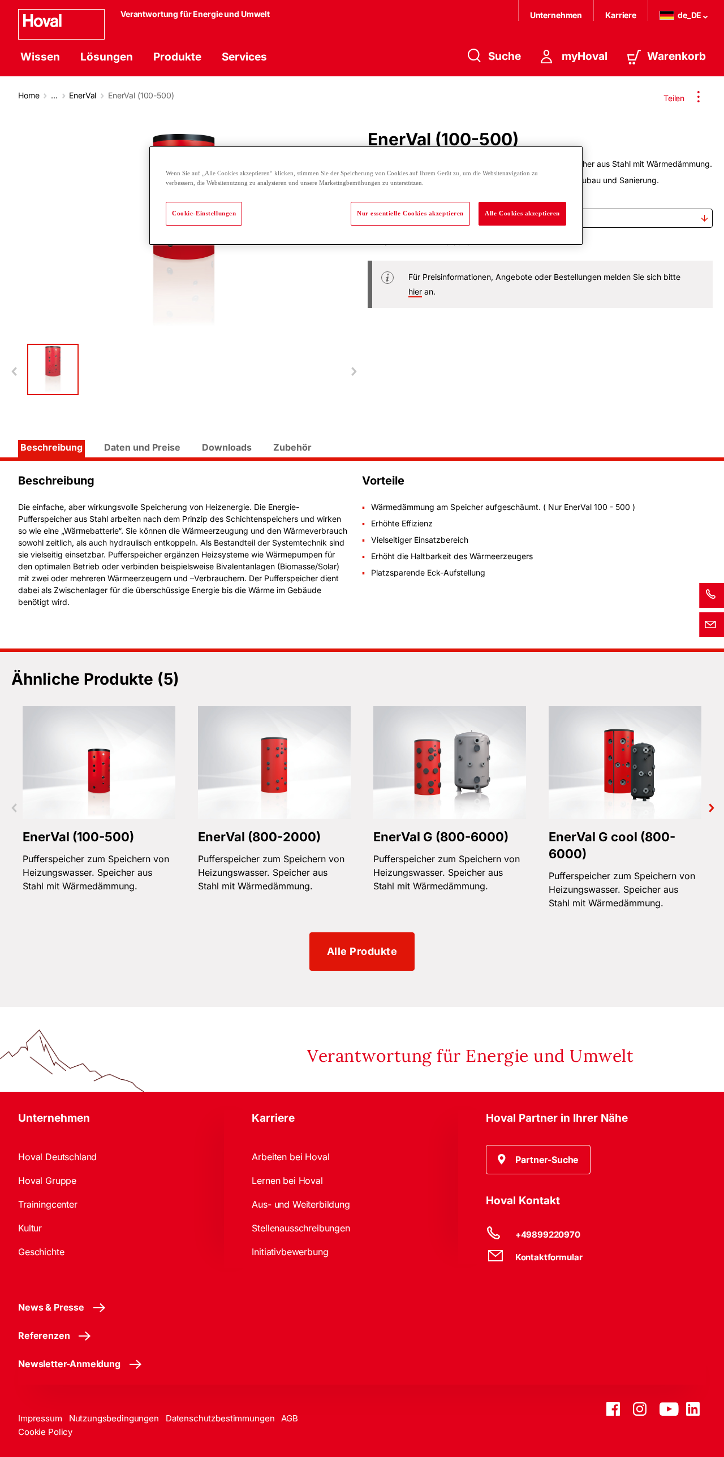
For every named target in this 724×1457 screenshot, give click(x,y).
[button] (538, 1159)
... (54, 95)
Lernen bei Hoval (287, 1180)
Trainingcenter (47, 1204)
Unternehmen (556, 15)
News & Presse (51, 1307)
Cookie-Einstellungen (204, 213)
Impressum (40, 1418)
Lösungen (106, 56)
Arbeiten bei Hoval (290, 1156)
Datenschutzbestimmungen (220, 1418)
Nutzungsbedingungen (114, 1418)
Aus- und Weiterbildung (301, 1204)
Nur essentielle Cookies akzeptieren (410, 213)
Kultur (30, 1228)
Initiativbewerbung (290, 1251)
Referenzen (44, 1335)
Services (244, 56)
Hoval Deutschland (57, 1156)
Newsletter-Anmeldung (69, 1363)
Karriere (620, 15)
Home (28, 95)
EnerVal (82, 95)
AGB (289, 1418)
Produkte (177, 56)
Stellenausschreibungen (301, 1228)
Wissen (40, 56)
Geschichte (41, 1251)
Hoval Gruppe (47, 1180)
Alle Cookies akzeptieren (522, 213)
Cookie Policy (45, 1431)
